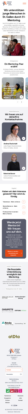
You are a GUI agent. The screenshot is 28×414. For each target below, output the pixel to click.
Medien (7, 402)
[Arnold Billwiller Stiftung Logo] (7, 297)
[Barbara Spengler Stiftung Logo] (20, 297)
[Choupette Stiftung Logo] (7, 310)
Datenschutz (17, 411)
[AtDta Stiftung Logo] (14, 336)
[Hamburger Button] (24, 3)
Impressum (10, 411)
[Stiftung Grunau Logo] (20, 310)
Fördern (7, 400)
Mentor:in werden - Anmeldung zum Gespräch (13, 253)
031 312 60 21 (14, 364)
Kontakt (8, 370)
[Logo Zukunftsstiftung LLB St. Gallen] (20, 323)
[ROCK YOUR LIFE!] (7, 3)
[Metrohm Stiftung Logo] (7, 323)
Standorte (20, 395)
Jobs (20, 398)
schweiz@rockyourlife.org (14, 366)
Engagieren (7, 398)
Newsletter (9, 374)
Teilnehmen (7, 395)
